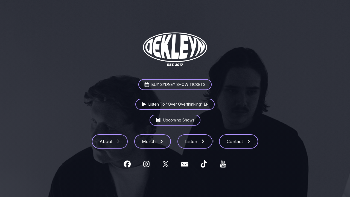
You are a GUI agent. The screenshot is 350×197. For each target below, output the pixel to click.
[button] (175, 84)
